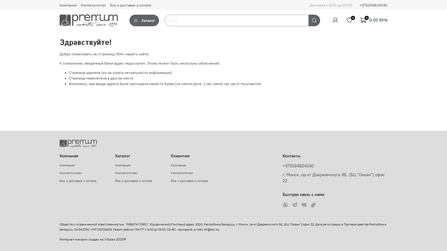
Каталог (148, 20)
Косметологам (93, 5)
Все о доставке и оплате (130, 5)
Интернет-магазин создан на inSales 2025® (93, 239)
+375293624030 (373, 5)
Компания (68, 5)
